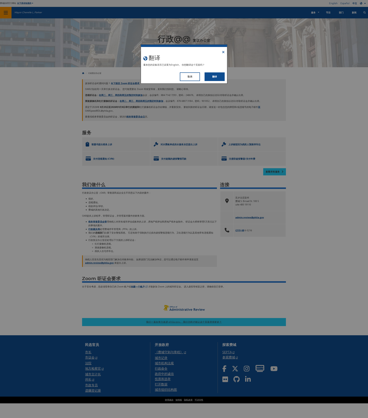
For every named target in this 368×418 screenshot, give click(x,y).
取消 (190, 76)
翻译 (214, 76)
